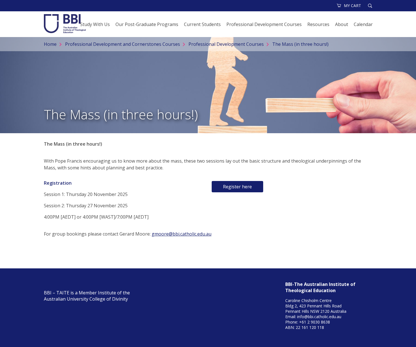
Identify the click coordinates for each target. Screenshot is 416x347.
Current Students (202, 24)
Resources (318, 24)
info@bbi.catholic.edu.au (319, 316)
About (341, 24)
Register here (237, 187)
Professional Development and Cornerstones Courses (122, 44)
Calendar (363, 24)
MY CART (352, 5)
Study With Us (95, 24)
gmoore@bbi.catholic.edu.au (181, 234)
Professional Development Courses (264, 24)
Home (50, 44)
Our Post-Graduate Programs (146, 24)
